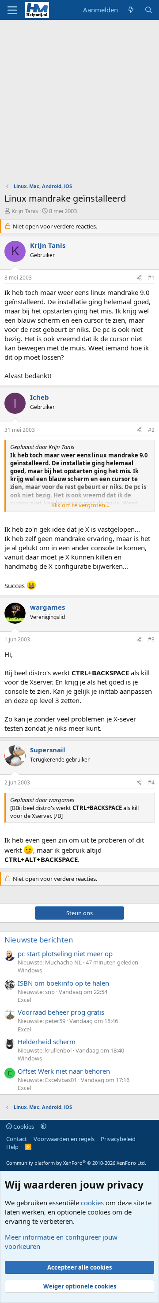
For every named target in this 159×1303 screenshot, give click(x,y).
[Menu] (12, 10)
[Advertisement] (79, 103)
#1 (151, 277)
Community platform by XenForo (76, 1162)
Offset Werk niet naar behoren (64, 1071)
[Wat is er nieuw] (131, 10)
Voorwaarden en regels (64, 1139)
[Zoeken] (148, 10)
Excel (24, 1000)
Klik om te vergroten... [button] (80, 505)
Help (12, 1147)
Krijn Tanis (24, 211)
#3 (151, 639)
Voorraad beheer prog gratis (61, 1012)
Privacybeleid (118, 1139)
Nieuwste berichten (38, 940)
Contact (16, 1139)
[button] (43, 1126)
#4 (151, 782)
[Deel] (139, 278)
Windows (30, 970)
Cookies (23, 1126)
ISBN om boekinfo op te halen (63, 983)
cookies (92, 1202)
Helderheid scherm (47, 1041)
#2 (151, 430)
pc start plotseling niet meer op (65, 953)
